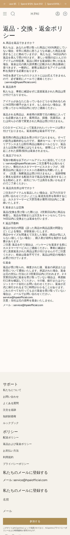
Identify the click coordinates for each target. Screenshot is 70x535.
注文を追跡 (9, 409)
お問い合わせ (11, 396)
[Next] (65, 4)
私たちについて (12, 390)
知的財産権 (9, 416)
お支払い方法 (11, 450)
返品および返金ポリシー (17, 444)
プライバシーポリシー (16, 463)
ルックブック (11, 423)
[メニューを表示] (5, 13)
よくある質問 (11, 403)
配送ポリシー (11, 437)
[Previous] (4, 4)
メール (34, 196)
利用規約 (8, 457)
